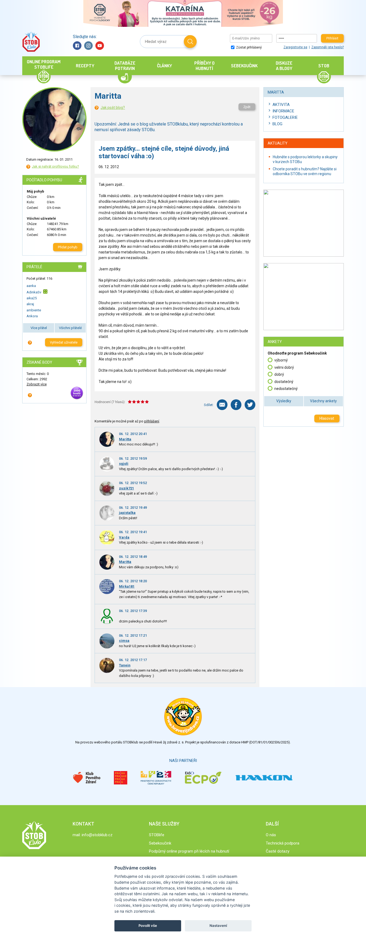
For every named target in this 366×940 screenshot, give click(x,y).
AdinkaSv (34, 292)
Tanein (124, 665)
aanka (31, 286)
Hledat (190, 41)
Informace (283, 111)
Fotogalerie (285, 117)
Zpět (247, 107)
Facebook (77, 45)
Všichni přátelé (70, 328)
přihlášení (151, 421)
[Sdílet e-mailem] (222, 404)
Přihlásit (332, 38)
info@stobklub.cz (97, 834)
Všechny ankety (323, 401)
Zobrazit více (37, 384)
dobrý (279, 374)
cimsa (124, 641)
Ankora (32, 316)
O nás (271, 834)
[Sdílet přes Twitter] (250, 404)
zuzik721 (126, 488)
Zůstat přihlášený (248, 47)
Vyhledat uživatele (63, 342)
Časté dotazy (277, 851)
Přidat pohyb (67, 247)
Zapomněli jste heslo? (327, 47)
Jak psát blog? (112, 107)
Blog (277, 123)
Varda (124, 537)
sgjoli (123, 464)
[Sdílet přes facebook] (236, 404)
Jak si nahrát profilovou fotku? (55, 166)
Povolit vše (148, 925)
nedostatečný (286, 388)
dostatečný (283, 381)
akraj (30, 304)
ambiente (34, 310)
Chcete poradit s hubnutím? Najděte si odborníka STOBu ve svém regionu (305, 171)
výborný (281, 360)
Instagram (88, 45)
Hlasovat (326, 418)
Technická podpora (282, 843)
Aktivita (281, 104)
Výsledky (283, 401)
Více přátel (39, 328)
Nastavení (218, 925)
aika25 (32, 298)
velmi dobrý (284, 367)
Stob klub (31, 42)
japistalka (127, 513)
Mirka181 (127, 586)
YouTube (99, 45)
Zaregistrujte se (295, 47)
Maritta (125, 439)
